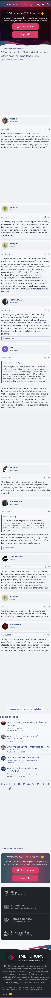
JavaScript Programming (27, 760)
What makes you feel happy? (22, 736)
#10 (48, 635)
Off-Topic (19, 739)
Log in (23, 34)
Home (4, 994)
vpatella (7, 60)
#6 (49, 477)
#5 (49, 358)
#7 (49, 512)
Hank (9, 728)
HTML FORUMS (12, 4)
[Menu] (4, 4)
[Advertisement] (25, 87)
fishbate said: (8, 517)
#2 (49, 217)
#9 (49, 606)
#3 (49, 254)
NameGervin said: (10, 363)
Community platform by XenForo (22, 989)
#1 (49, 129)
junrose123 (11, 739)
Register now (27, 26)
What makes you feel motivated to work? (28, 746)
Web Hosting (17, 728)
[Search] (47, 4)
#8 (49, 567)
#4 (49, 310)
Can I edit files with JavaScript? (23, 757)
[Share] (45, 129)
